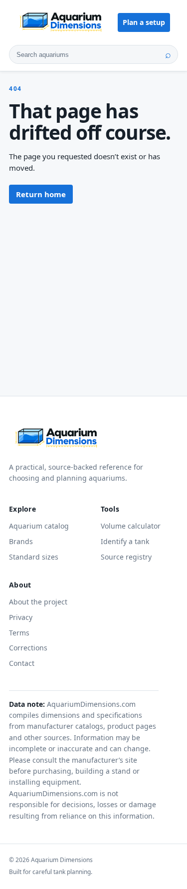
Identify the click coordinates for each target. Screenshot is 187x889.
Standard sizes (33, 557)
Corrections (28, 647)
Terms (19, 632)
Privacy (20, 617)
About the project (38, 601)
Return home (41, 194)
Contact (21, 663)
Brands (21, 541)
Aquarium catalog (39, 526)
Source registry (126, 557)
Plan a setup (144, 22)
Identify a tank (125, 541)
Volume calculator (131, 526)
